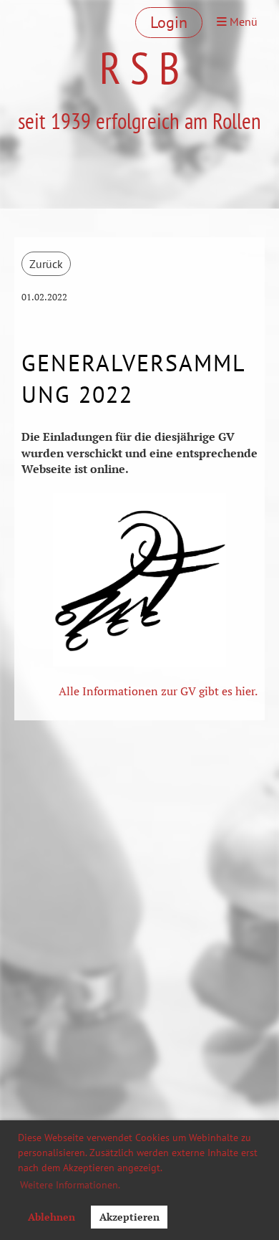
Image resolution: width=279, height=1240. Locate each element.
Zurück (46, 264)
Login (168, 22)
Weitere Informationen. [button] (70, 1184)
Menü (242, 21)
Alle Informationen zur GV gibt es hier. (158, 691)
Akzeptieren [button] (129, 1217)
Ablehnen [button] (51, 1217)
